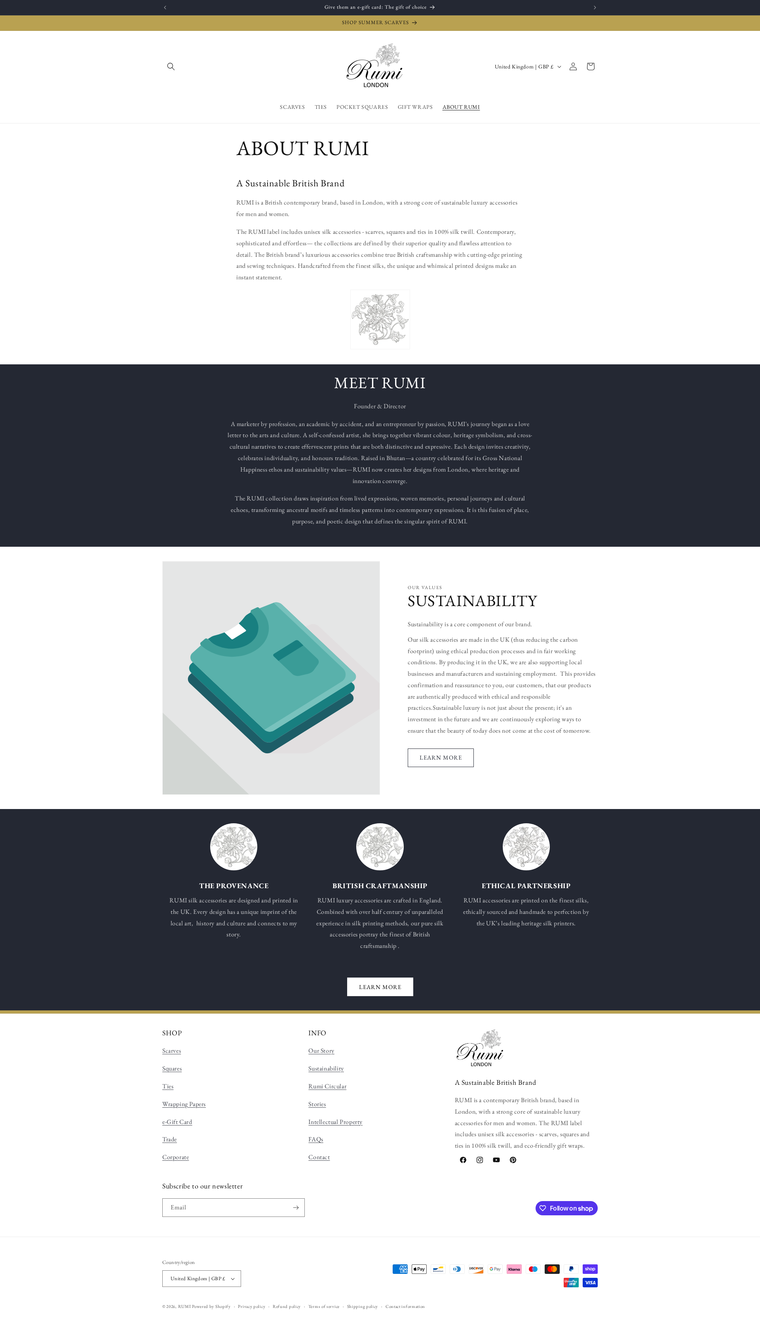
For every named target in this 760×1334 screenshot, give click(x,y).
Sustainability (326, 1068)
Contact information (405, 1306)
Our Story (321, 1050)
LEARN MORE (441, 757)
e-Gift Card (177, 1122)
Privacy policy (251, 1306)
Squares (172, 1068)
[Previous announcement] (165, 7)
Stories (317, 1104)
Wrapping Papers (184, 1104)
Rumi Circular (327, 1086)
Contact (319, 1157)
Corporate (175, 1157)
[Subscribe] (295, 1207)
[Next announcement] (595, 7)
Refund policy (287, 1306)
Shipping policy (362, 1306)
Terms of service (324, 1306)
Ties (167, 1086)
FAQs (315, 1139)
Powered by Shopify (211, 1306)
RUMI (184, 1306)
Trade (169, 1139)
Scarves (171, 1050)
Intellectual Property (335, 1122)
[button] (171, 66)
